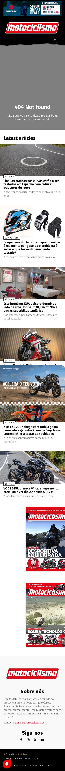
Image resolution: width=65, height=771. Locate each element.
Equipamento (12, 238)
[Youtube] (42, 740)
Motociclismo (21, 754)
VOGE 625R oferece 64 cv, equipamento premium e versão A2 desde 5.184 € (31, 490)
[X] (35, 740)
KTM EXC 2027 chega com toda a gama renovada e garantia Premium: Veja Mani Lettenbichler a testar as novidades (31, 430)
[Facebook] (21, 740)
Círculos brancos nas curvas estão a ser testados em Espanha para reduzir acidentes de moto (31, 184)
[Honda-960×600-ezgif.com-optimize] (32, 404)
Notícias (9, 176)
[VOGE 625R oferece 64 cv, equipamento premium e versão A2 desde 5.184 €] (32, 467)
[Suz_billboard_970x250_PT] (32, 14)
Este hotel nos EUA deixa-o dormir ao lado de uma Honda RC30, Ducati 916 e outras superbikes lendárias (30, 307)
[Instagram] (28, 740)
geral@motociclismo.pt (29, 722)
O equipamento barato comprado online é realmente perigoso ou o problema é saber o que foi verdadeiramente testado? (31, 247)
